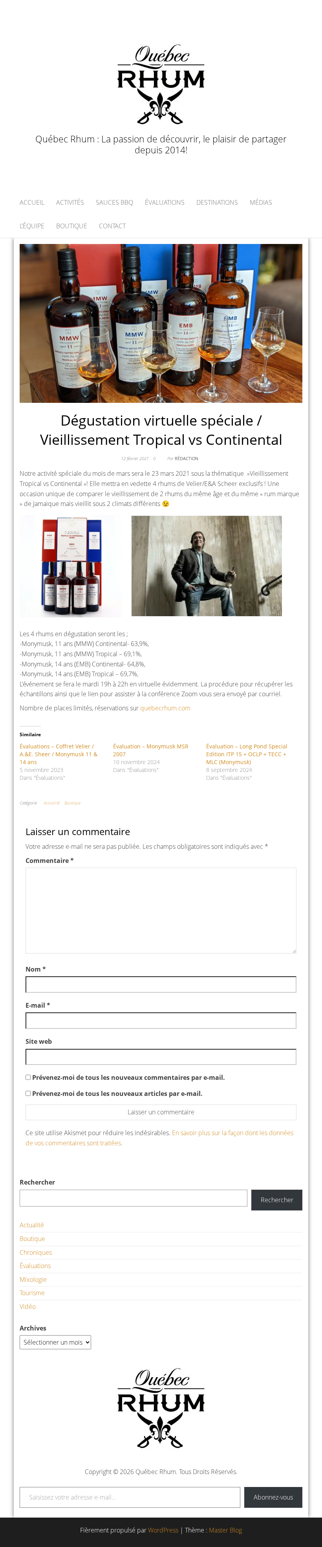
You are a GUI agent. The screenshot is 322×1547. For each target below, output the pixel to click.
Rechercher (37, 1182)
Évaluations (165, 202)
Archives (33, 1328)
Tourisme (32, 1293)
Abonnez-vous (273, 1497)
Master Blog (225, 1530)
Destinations (217, 202)
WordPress (163, 1530)
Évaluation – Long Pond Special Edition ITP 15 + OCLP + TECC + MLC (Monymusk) (246, 754)
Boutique (71, 226)
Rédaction (186, 458)
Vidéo (28, 1306)
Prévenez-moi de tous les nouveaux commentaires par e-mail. (128, 1077)
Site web (39, 1041)
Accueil (32, 202)
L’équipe (32, 226)
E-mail (38, 1005)
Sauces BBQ (114, 202)
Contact (112, 226)
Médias (261, 202)
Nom (36, 969)
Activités (70, 202)
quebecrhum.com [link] (165, 708)
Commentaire (50, 860)
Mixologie (33, 1279)
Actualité (52, 803)
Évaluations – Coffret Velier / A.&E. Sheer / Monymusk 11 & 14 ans (58, 754)
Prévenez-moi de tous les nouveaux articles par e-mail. (117, 1093)
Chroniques (36, 1252)
